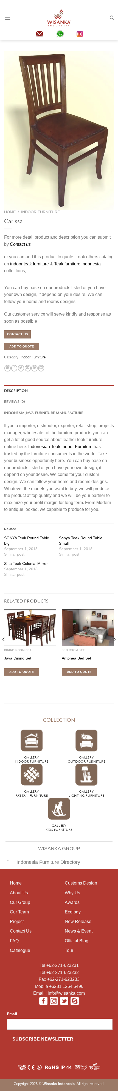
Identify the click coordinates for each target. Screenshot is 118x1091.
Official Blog (76, 941)
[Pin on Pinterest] (34, 368)
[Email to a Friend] (28, 368)
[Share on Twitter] (21, 368)
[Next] (114, 650)
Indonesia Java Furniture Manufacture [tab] (43, 412)
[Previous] (4, 650)
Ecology (73, 912)
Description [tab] (16, 390)
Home (10, 212)
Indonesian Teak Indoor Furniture (60, 446)
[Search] (112, 18)
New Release (78, 921)
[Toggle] (8, 860)
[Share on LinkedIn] (41, 368)
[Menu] (7, 17)
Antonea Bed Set (76, 658)
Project (17, 921)
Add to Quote (21, 346)
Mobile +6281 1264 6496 (59, 986)
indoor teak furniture (29, 264)
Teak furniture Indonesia (77, 264)
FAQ (14, 941)
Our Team (19, 912)
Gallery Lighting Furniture (86, 793)
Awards (72, 902)
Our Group (20, 902)
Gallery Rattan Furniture (31, 793)
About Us (19, 893)
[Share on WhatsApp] (7, 368)
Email (12, 1014)
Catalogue (20, 950)
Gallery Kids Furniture (59, 827)
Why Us (72, 893)
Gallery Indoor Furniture (31, 759)
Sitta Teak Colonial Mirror (26, 563)
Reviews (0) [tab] (14, 401)
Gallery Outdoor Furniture (86, 759)
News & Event (78, 931)
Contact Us (21, 931)
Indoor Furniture (40, 212)
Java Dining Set (17, 658)
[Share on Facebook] (14, 368)
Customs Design (81, 883)
